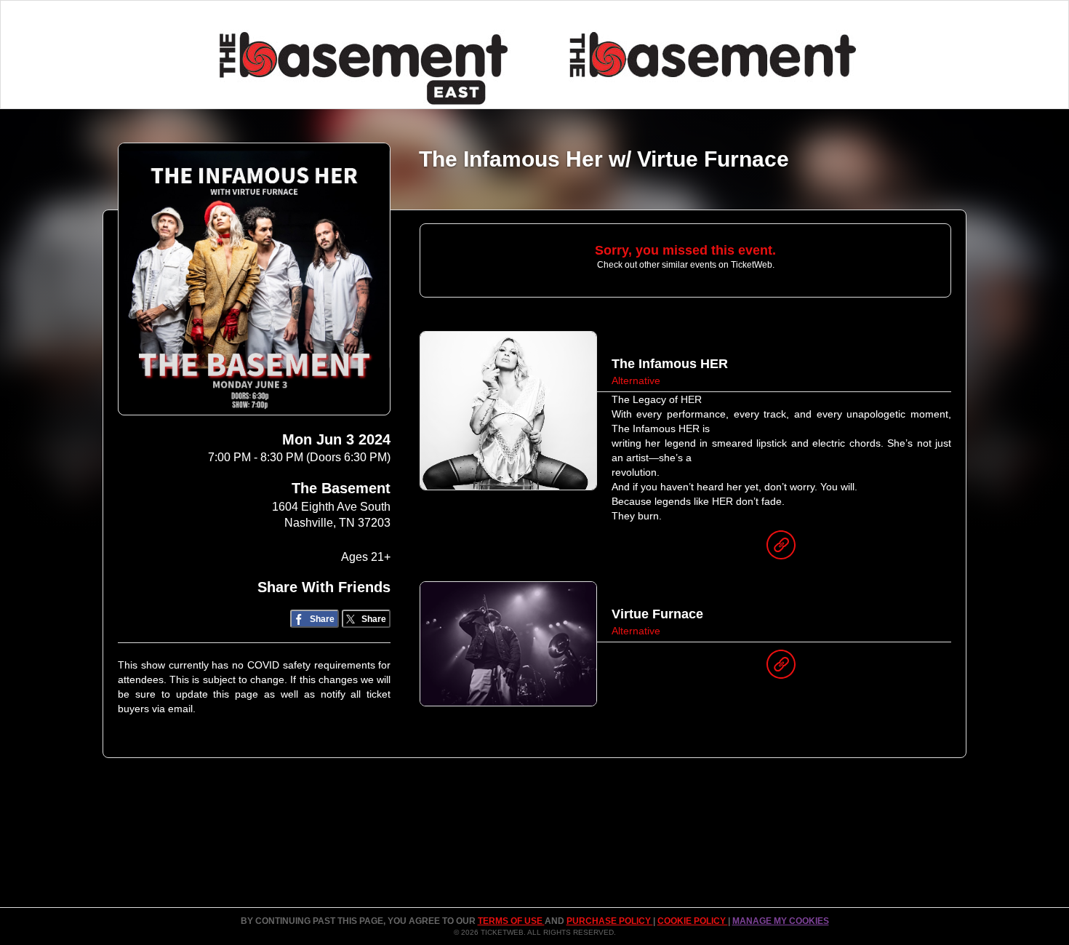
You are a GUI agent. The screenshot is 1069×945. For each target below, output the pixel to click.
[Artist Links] (781, 548)
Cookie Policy (692, 921)
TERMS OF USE (511, 921)
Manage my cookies (780, 921)
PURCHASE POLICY (609, 921)
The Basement (341, 488)
